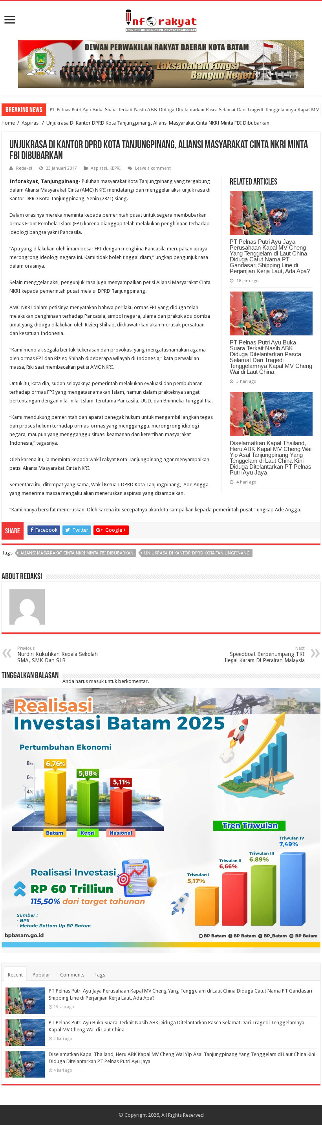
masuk (96, 681)
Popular (41, 975)
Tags (99, 975)
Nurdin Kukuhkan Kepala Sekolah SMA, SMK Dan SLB (57, 654)
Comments (72, 975)
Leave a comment (153, 168)
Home (8, 123)
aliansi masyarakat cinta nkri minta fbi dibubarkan (77, 553)
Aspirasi (31, 123)
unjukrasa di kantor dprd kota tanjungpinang (197, 553)
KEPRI (115, 168)
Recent (15, 975)
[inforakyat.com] (161, 19)
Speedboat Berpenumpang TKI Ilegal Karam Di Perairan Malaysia (265, 654)
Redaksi (24, 168)
